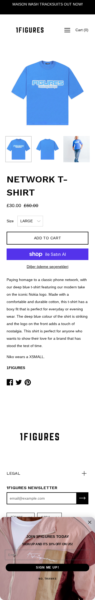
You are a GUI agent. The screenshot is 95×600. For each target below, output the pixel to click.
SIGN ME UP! (47, 567)
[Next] (75, 93)
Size (10, 221)
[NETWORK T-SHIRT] (18, 149)
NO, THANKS (47, 578)
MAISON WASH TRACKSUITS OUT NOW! (47, 4)
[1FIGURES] (30, 30)
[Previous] (20, 93)
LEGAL (13, 473)
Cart (81, 30)
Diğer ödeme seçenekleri (47, 266)
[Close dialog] (89, 522)
